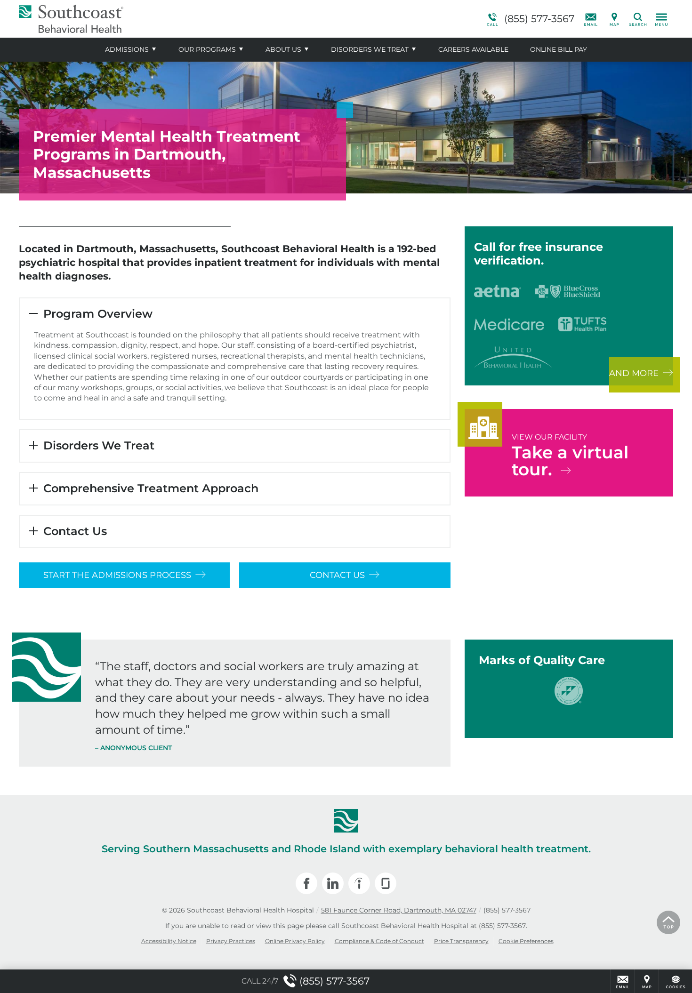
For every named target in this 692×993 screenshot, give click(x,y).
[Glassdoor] (385, 883)
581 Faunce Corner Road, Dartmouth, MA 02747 (398, 910)
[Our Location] (614, 18)
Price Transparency (461, 941)
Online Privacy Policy (295, 941)
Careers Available (473, 49)
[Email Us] (591, 18)
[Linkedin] (332, 883)
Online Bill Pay (558, 49)
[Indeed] (359, 883)
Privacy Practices (230, 941)
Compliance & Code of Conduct (379, 941)
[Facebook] (306, 883)
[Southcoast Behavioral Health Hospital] (160, 19)
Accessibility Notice (168, 941)
